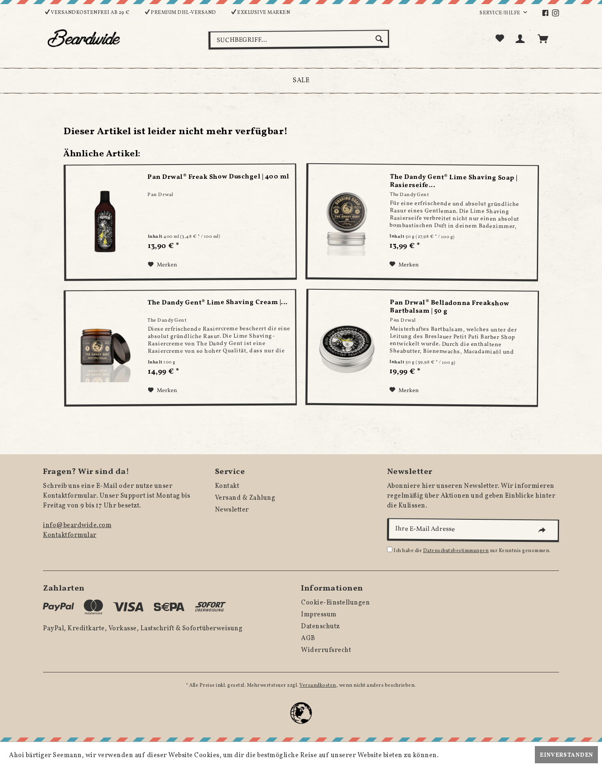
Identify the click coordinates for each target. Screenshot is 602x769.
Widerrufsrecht (326, 650)
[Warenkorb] (546, 39)
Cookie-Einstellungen (335, 602)
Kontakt (227, 486)
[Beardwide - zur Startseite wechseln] (84, 38)
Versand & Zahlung (245, 498)
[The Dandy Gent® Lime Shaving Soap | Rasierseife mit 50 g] (347, 220)
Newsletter (232, 509)
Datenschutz (320, 626)
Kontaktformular (70, 535)
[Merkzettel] (500, 39)
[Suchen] (380, 39)
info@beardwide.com (77, 525)
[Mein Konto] (521, 39)
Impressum (319, 614)
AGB (308, 638)
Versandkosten (317, 685)
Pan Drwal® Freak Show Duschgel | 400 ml (218, 177)
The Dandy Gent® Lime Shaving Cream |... (217, 303)
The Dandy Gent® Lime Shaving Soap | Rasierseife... (454, 181)
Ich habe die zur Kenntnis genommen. (472, 551)
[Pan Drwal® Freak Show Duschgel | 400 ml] (105, 222)
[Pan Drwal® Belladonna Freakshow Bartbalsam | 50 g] (347, 346)
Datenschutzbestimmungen (456, 551)
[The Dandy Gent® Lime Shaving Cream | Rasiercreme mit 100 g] (105, 348)
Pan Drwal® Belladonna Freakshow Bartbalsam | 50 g (450, 307)
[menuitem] (546, 13)
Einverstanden (566, 755)
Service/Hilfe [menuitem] (500, 13)
